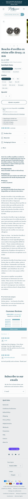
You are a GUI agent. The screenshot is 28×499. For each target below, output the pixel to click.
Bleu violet (5, 88)
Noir (18, 78)
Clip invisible (18, 68)
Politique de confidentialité (14, 491)
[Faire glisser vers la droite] (17, 45)
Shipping (5, 416)
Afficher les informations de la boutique (14, 114)
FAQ (4, 435)
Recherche (5, 405)
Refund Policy (6, 412)
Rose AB (17, 82)
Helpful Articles (7, 423)
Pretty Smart (10, 486)
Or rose (4, 82)
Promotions (6, 431)
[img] (5, 338)
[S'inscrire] (23, 391)
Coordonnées (10, 496)
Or (13, 78)
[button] (3, 9)
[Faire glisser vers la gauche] (10, 45)
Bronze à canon (6, 78)
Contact (5, 438)
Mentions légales (19, 496)
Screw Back (16, 71)
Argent (10, 82)
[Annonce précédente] (2, 2)
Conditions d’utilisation (8, 493)
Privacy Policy (6, 420)
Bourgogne (20, 85)
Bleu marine (12, 85)
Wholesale (5, 427)
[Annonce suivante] (25, 2)
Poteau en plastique (7, 68)
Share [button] (4, 148)
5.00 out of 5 (17, 314)
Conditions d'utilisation (9, 408)
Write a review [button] (14, 329)
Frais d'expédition (5, 62)
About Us (5, 442)
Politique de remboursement (20, 488)
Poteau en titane (6, 71)
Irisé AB (4, 85)
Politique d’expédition (21, 493)
